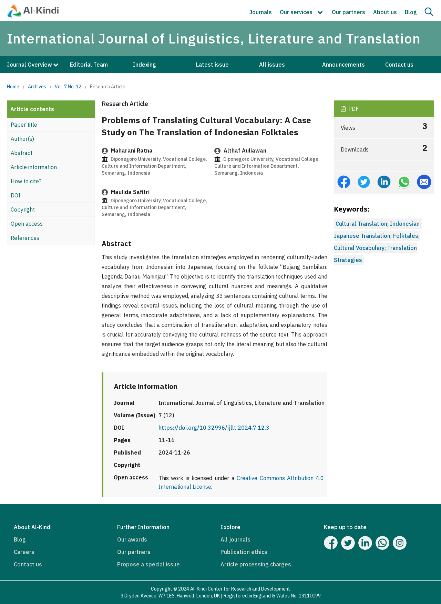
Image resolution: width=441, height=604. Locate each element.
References (25, 237)
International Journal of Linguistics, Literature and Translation (214, 38)
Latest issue (212, 64)
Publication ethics (243, 551)
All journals (235, 539)
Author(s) (22, 138)
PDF (353, 108)
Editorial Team (89, 64)
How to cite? (26, 181)
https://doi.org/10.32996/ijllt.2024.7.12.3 (213, 427)
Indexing (144, 64)
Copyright (23, 209)
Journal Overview (29, 64)
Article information (34, 167)
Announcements (343, 64)
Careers (24, 551)
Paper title (24, 124)
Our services (297, 12)
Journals (260, 12)
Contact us (399, 64)
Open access (27, 223)
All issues (272, 64)
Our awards (132, 539)
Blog (411, 12)
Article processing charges (255, 564)
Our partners (348, 12)
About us (385, 12)
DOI (15, 195)
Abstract (21, 152)
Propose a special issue (148, 564)
